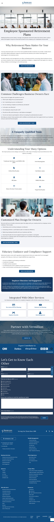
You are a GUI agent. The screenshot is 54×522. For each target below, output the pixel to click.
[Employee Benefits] (13, 313)
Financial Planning (5, 386)
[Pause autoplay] (51, 349)
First (2, 371)
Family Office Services (6, 382)
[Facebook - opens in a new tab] (46, 431)
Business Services (5, 384)
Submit (44, 417)
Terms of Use (35, 417)
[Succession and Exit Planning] (13, 305)
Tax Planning (4, 391)
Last (28, 371)
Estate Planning (5, 393)
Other (3, 394)
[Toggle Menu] (2, 3)
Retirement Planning (6, 389)
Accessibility (45, 516)
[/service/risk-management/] (40, 313)
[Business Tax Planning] (40, 305)
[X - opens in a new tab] (49, 431)
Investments (4, 388)
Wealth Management (6, 381)
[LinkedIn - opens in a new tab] (52, 431)
